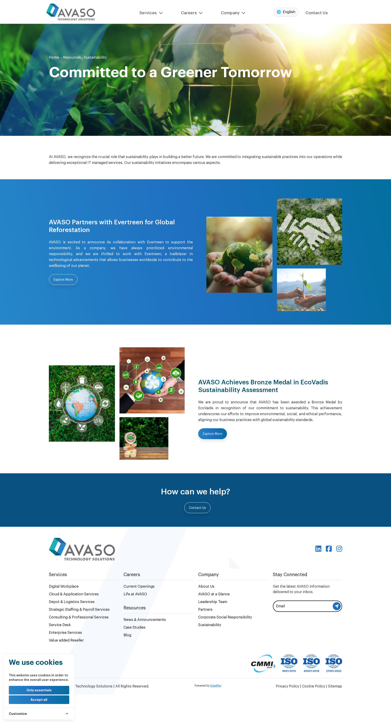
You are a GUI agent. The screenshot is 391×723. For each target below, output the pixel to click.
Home (55, 57)
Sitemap (335, 686)
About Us (206, 586)
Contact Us (316, 13)
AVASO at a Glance (214, 594)
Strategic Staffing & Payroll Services (79, 609)
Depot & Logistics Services (72, 602)
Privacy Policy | (289, 686)
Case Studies (134, 627)
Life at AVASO (135, 594)
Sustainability (209, 625)
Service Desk (60, 625)
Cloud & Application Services (74, 594)
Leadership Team (212, 602)
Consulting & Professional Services (79, 617)
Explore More (63, 279)
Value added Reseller (66, 640)
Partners (205, 609)
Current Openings (139, 586)
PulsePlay (216, 685)
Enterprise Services (65, 632)
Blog (127, 635)
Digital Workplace (64, 586)
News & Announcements (145, 620)
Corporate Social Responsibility (225, 617)
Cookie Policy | (315, 686)
